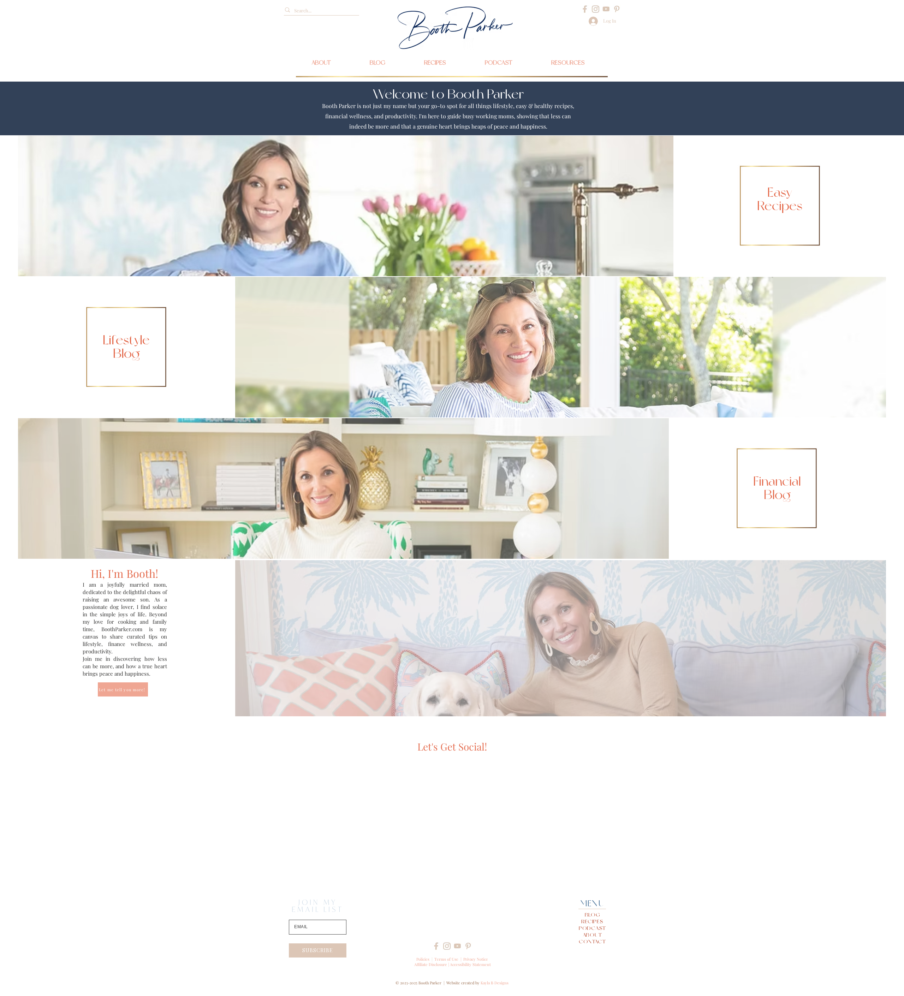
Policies (422, 959)
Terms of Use (446, 959)
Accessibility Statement (470, 964)
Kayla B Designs (495, 982)
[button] (568, 62)
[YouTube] (606, 9)
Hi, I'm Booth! (124, 573)
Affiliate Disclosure (430, 964)
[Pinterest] (616, 9)
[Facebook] (585, 9)
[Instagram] (595, 9)
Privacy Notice (475, 959)
